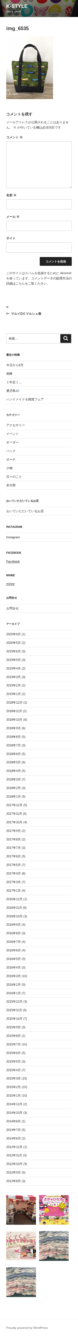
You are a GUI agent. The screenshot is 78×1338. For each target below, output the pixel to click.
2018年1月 (13, 796)
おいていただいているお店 (25, 511)
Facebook (13, 561)
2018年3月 (13, 779)
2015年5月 (13, 1061)
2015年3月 (13, 1078)
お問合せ (12, 608)
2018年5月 (13, 762)
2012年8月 (13, 1181)
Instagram (13, 537)
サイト (11, 238)
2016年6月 (13, 950)
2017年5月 (13, 865)
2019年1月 (13, 694)
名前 (11, 195)
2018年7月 (13, 745)
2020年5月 (13, 642)
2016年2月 (13, 984)
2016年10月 (14, 916)
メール (13, 216)
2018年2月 (13, 788)
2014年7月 (13, 1130)
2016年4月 (13, 967)
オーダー (12, 442)
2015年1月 (13, 1095)
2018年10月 (14, 719)
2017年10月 (14, 822)
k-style (17, 6)
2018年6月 (13, 754)
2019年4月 (13, 668)
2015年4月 (13, 1070)
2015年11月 (14, 1010)
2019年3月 (13, 677)
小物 (9, 468)
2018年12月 (14, 702)
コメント (14, 137)
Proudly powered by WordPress (27, 1327)
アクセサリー (15, 425)
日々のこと (14, 476)
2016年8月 (13, 933)
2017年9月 (13, 831)
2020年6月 (13, 634)
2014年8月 (13, 1121)
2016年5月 (13, 959)
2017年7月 (13, 847)
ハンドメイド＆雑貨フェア (25, 399)
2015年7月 (13, 1044)
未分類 (11, 485)
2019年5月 (13, 660)
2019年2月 (13, 685)
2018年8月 (13, 736)
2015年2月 (13, 1087)
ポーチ (11, 459)
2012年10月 (14, 1164)
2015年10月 (14, 1018)
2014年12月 (14, 1104)
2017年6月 (13, 856)
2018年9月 (13, 728)
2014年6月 (13, 1138)
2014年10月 (14, 1112)
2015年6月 (13, 1053)
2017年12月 (14, 805)
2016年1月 (13, 993)
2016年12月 (14, 899)
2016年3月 (13, 976)
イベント (12, 433)
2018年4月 (13, 771)
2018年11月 (14, 711)
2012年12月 (14, 1147)
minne (10, 584)
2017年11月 (14, 813)
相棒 (9, 373)
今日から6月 (15, 365)
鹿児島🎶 (13, 390)
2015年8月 (13, 1036)
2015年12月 (14, 1001)
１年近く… (14, 382)
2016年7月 (13, 941)
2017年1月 (13, 890)
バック (11, 451)
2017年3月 (13, 882)
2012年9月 (13, 1172)
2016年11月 (14, 907)
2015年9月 (13, 1027)
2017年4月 (13, 873)
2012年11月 (14, 1155)
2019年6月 (13, 651)
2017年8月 (13, 839)
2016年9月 (13, 924)
